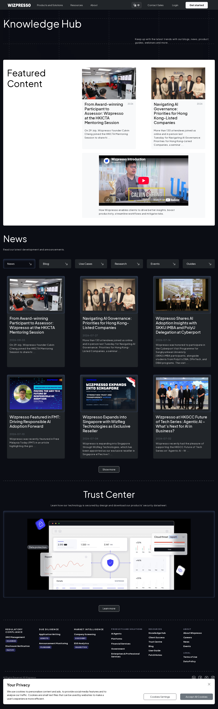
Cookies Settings (160, 696)
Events (187, 646)
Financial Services (120, 643)
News (186, 641)
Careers (187, 637)
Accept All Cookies (196, 696)
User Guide (155, 650)
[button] (109, 108)
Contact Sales (156, 5)
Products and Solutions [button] (50, 5)
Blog (151, 646)
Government (118, 648)
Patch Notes (155, 655)
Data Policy (189, 661)
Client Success (157, 637)
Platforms (116, 638)
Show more (109, 469)
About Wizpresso (192, 633)
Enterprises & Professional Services (125, 655)
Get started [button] (197, 5)
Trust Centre (155, 641)
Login (175, 5)
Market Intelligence (89, 629)
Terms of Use (190, 657)
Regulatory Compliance (14, 630)
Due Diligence (49, 629)
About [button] (94, 5)
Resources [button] (77, 5)
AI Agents (116, 633)
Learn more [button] (109, 608)
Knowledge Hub (157, 633)
